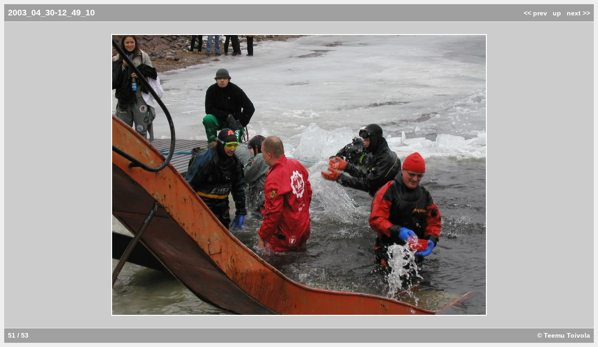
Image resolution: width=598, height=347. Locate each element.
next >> (578, 13)
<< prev (535, 13)
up (557, 13)
